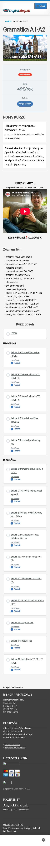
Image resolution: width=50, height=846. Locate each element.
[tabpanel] (25, 142)
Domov (8, 21)
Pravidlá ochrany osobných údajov (18, 734)
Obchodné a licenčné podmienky (18, 728)
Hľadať (25, 841)
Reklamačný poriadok (13, 731)
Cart (38, 839)
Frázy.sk (15, 805)
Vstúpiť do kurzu (25, 104)
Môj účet (8, 841)
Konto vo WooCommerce (15, 737)
